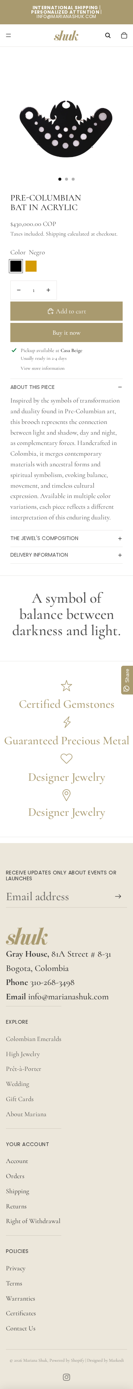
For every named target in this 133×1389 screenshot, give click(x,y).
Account (17, 1161)
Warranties (20, 1298)
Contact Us (20, 1328)
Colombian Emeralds (33, 1039)
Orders (15, 1176)
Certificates (21, 1313)
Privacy (15, 1268)
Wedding (17, 1084)
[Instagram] (66, 1377)
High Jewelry (23, 1054)
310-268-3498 (52, 982)
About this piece (32, 387)
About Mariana (26, 1114)
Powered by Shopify (67, 1360)
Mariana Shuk (35, 1360)
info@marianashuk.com (68, 996)
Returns (16, 1206)
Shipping (17, 1191)
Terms (14, 1283)
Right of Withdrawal (33, 1221)
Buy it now (66, 332)
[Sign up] (118, 896)
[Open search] (108, 35)
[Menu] (8, 35)
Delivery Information (39, 554)
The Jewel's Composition (44, 538)
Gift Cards (20, 1099)
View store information (43, 368)
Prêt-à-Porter (23, 1069)
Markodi (116, 1360)
